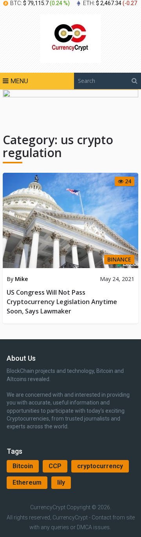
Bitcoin (23, 466)
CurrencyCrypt (47, 507)
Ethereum (27, 482)
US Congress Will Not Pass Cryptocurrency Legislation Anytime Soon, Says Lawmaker (62, 301)
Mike (21, 279)
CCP (55, 466)
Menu (19, 81)
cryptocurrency (100, 466)
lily (61, 482)
